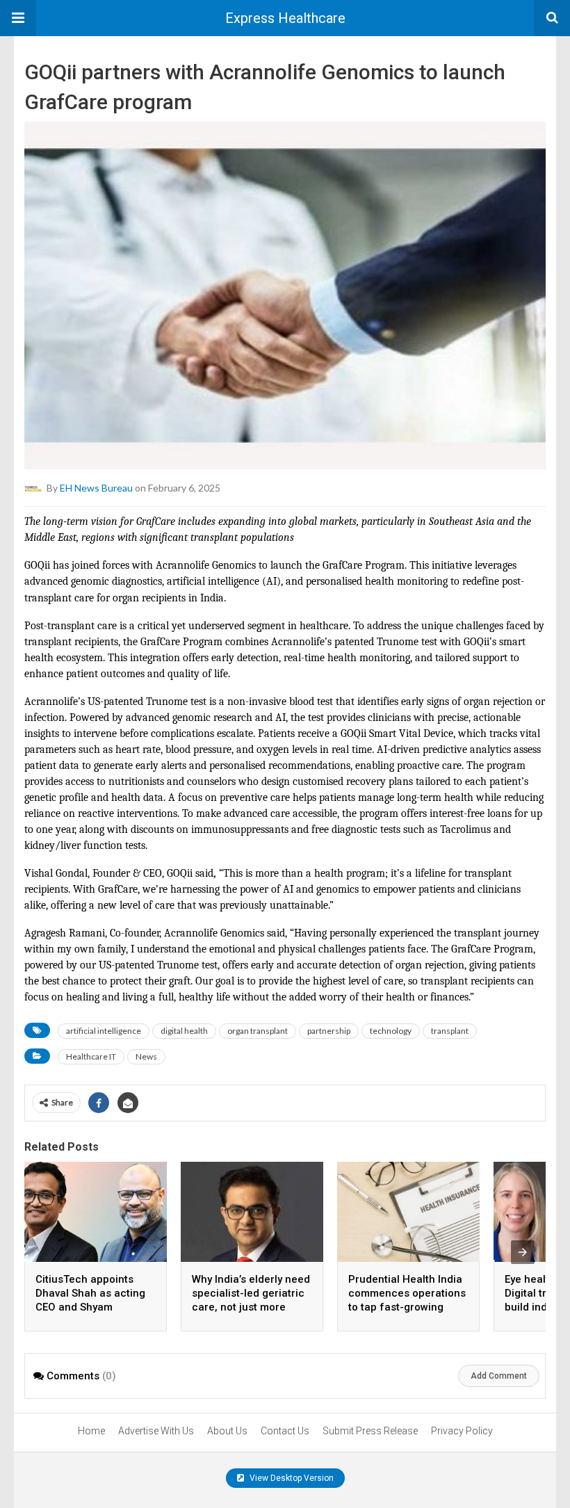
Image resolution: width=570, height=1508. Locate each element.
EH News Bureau (96, 488)
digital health (184, 1030)
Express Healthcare (285, 18)
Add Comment (499, 1376)
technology (391, 1030)
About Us (227, 1430)
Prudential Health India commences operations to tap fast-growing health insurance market (407, 1307)
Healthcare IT (91, 1056)
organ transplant (257, 1030)
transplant (450, 1030)
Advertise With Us (156, 1430)
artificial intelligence (103, 1030)
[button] (18, 18)
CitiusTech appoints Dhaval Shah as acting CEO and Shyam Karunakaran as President (90, 1307)
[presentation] (523, 1252)
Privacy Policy (462, 1430)
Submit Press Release (370, 1430)
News (146, 1056)
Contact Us (285, 1430)
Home (91, 1430)
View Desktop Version (290, 1478)
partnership (328, 1030)
